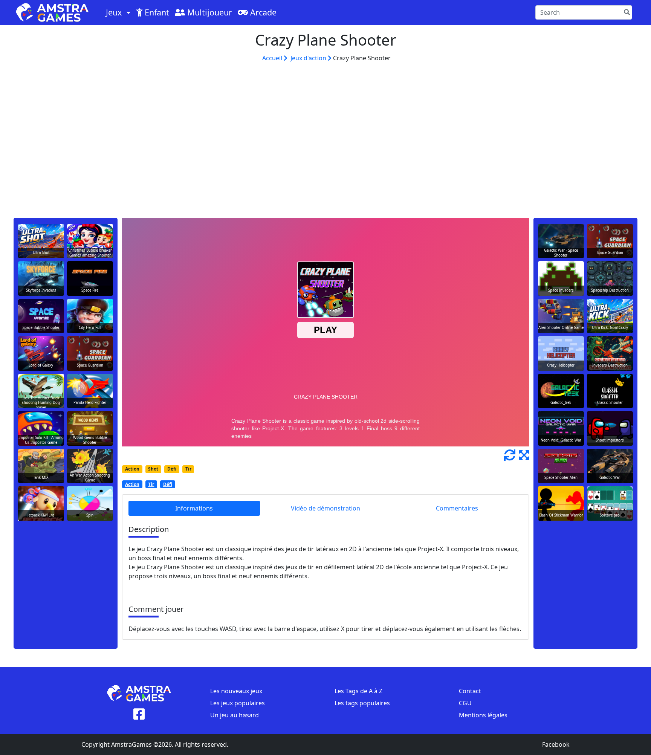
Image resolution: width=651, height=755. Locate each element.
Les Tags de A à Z (358, 691)
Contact (470, 691)
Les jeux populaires (237, 703)
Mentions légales (483, 715)
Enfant (155, 12)
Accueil (273, 58)
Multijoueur (208, 12)
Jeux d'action (309, 58)
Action (132, 469)
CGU (465, 703)
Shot (153, 469)
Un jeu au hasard (234, 715)
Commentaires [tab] (457, 508)
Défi (171, 469)
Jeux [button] (115, 12)
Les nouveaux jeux (236, 691)
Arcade (262, 12)
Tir (188, 469)
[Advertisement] (325, 147)
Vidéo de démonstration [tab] (325, 508)
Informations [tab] (194, 508)
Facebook (556, 744)
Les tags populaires (362, 703)
